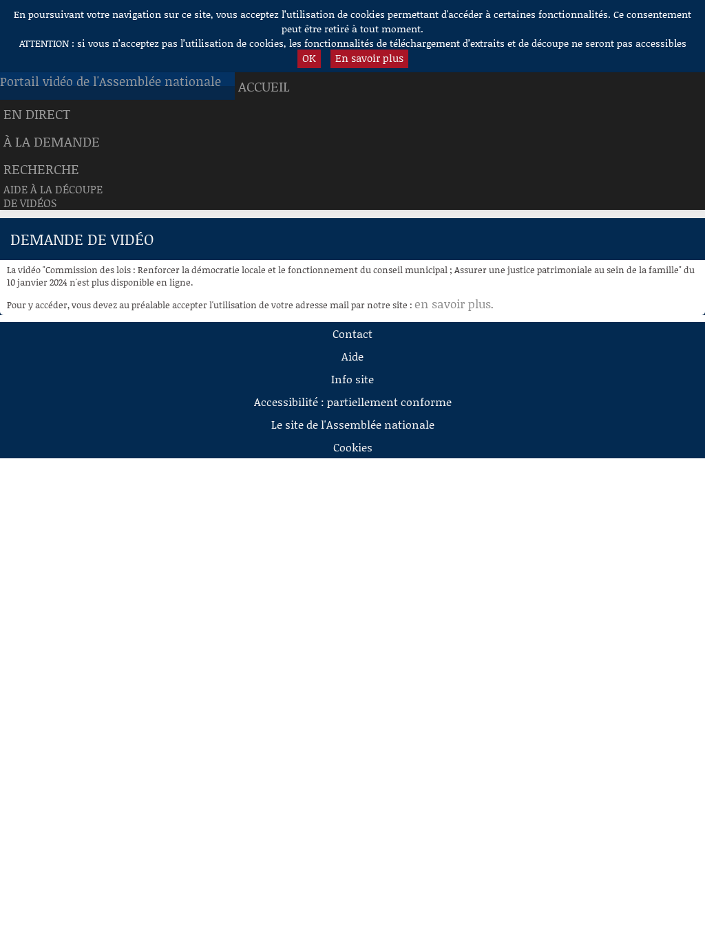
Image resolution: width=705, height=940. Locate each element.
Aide (352, 356)
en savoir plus (452, 303)
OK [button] (309, 57)
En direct (36, 113)
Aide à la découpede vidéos (53, 196)
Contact (352, 333)
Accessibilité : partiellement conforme (353, 401)
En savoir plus (369, 57)
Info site (352, 379)
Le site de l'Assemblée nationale (352, 424)
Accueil (264, 86)
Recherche (41, 168)
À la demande (51, 141)
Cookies (352, 447)
